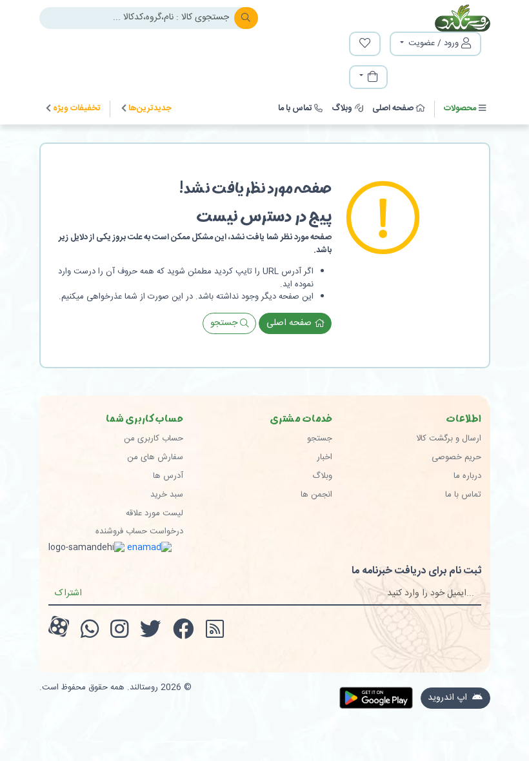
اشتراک (68, 593)
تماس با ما (295, 108)
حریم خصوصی (456, 457)
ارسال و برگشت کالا (448, 438)
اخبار (324, 457)
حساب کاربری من (153, 438)
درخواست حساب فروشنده (139, 531)
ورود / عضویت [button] (433, 43)
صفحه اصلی (393, 108)
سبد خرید (166, 495)
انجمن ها (316, 495)
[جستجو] (246, 18)
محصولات (460, 108)
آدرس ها (168, 476)
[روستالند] (439, 18)
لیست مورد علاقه (154, 513)
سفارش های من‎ (155, 457)
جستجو (225, 323)
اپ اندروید (449, 698)
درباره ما (467, 476)
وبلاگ (342, 108)
